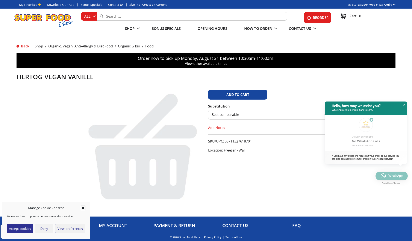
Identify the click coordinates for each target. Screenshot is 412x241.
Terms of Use (234, 237)
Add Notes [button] (216, 127)
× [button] (404, 105)
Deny (44, 228)
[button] (83, 208)
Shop (39, 46)
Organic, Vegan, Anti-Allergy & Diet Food (80, 46)
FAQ (296, 225)
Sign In (133, 4)
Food (149, 46)
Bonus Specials (91, 5)
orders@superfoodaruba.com (378, 159)
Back (24, 46)
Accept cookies (20, 228)
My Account (113, 225)
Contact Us (116, 5)
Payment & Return (174, 225)
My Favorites (28, 5)
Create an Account (154, 4)
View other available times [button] (206, 63)
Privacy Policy (212, 237)
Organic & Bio (129, 46)
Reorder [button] (321, 17)
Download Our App (60, 5)
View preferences (70, 228)
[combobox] (89, 16)
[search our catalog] (101, 16)
